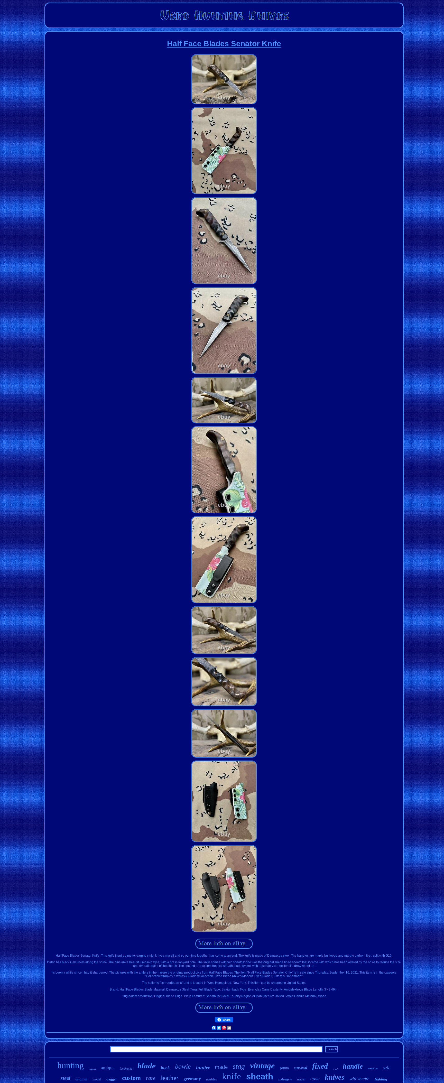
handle (353, 1066)
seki (387, 1067)
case (315, 1078)
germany (192, 1078)
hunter (203, 1067)
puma (284, 1068)
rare (151, 1078)
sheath (259, 1076)
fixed (320, 1066)
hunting (70, 1065)
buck (165, 1067)
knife (231, 1076)
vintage (262, 1065)
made (221, 1067)
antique (108, 1067)
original (81, 1079)
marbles (211, 1079)
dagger (111, 1079)
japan (92, 1068)
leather (169, 1077)
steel (65, 1078)
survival (300, 1068)
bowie (183, 1066)
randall (301, 1079)
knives (334, 1077)
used (335, 1069)
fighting (381, 1079)
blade (146, 1065)
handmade (126, 1068)
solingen (285, 1079)
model (96, 1079)
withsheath (359, 1078)
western (373, 1068)
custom (131, 1078)
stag (239, 1066)
